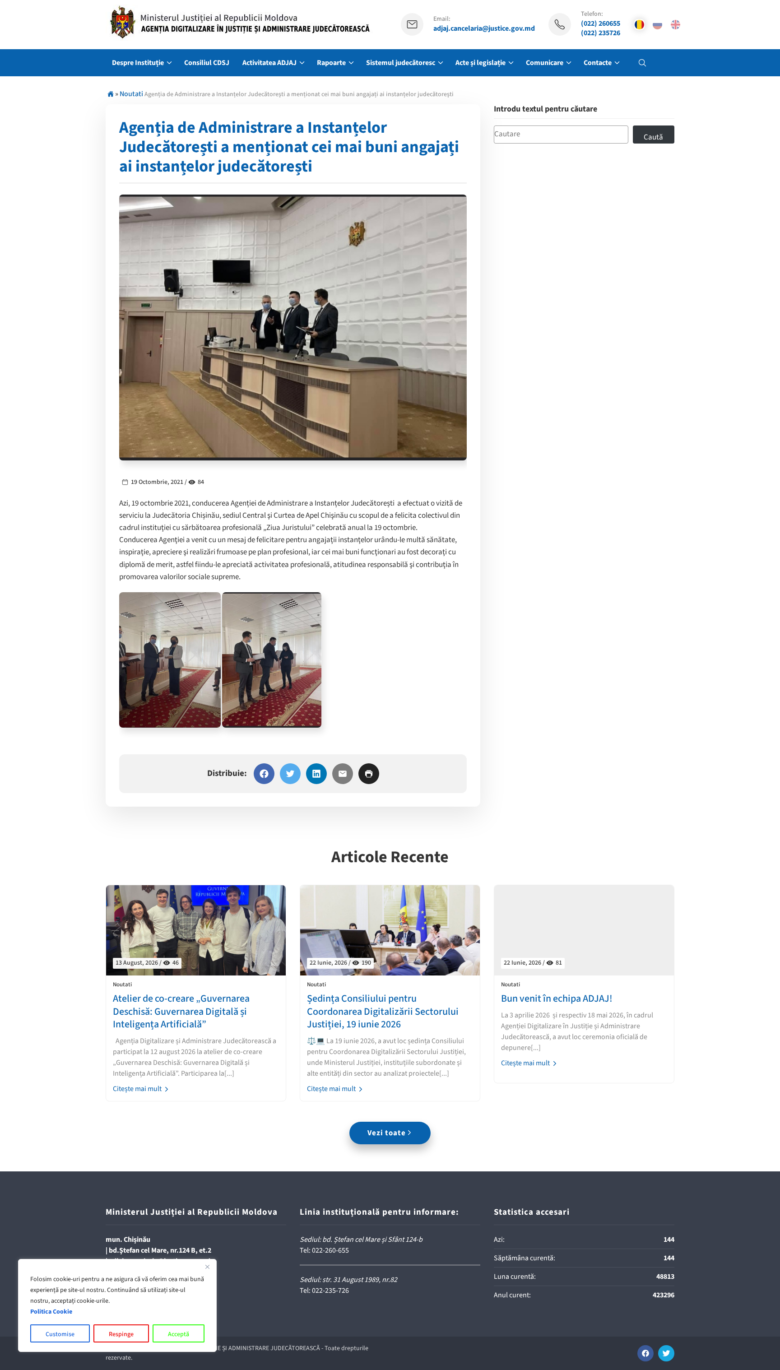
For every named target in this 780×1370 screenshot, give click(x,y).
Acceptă (178, 1334)
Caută (653, 137)
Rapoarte (331, 63)
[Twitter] (290, 773)
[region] (117, 1305)
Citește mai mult (138, 1089)
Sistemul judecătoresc (400, 63)
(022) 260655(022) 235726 (600, 28)
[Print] (368, 773)
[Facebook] (264, 773)
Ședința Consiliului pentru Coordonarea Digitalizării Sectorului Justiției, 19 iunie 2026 (383, 1011)
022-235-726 (330, 1291)
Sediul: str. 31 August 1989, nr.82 (348, 1280)
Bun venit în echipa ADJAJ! (557, 998)
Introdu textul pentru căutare (545, 109)
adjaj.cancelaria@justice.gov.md (484, 28)
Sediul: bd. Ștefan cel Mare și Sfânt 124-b (361, 1240)
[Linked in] (316, 773)
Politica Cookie (51, 1311)
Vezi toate (386, 1133)
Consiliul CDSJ (206, 63)
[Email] (342, 773)
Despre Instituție (138, 63)
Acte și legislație (480, 63)
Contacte (598, 63)
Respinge (121, 1334)
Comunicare (544, 63)
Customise (60, 1334)
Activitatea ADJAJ (269, 63)
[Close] (207, 1266)
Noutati (131, 94)
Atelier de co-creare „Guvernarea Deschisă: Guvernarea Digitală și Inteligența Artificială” (181, 1011)
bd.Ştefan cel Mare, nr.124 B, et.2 (160, 1250)
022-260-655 (330, 1250)
